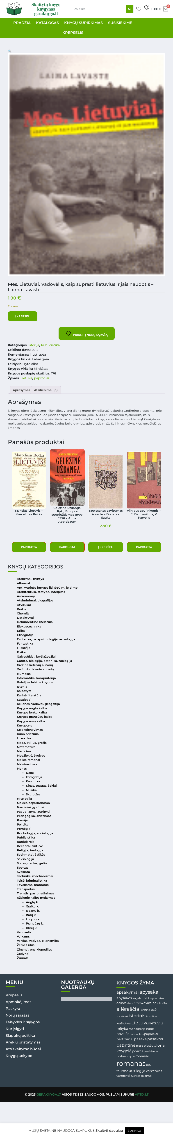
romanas (131, 1063)
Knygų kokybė (19, 1056)
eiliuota (162, 1003)
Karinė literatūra (29, 695)
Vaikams (23, 936)
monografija (137, 1028)
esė (154, 1009)
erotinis (145, 1009)
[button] (9, 51)
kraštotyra (123, 1023)
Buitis (21, 609)
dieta (130, 1003)
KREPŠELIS (72, 33)
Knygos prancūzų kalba (34, 716)
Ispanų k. (33, 910)
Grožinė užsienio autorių (35, 669)
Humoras (24, 674)
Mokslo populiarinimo (33, 803)
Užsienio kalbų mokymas (36, 897)
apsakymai (127, 992)
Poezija (22, 820)
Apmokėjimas (18, 1002)
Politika (22, 824)
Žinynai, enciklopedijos (34, 949)
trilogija (139, 1071)
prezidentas (151, 1051)
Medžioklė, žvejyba (31, 755)
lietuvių (156, 1023)
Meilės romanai (28, 760)
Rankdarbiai (26, 841)
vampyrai (123, 1075)
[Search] (129, 9)
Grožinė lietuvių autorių (35, 665)
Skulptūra (33, 794)
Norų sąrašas (17, 1015)
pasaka (140, 1039)
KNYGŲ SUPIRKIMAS (83, 23)
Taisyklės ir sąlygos (23, 1022)
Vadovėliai (24, 932)
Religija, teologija (30, 850)
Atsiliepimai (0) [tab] (46, 390)
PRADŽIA (22, 23)
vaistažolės (154, 1071)
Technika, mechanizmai (35, 876)
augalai (137, 998)
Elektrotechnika (29, 626)
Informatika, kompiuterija (36, 678)
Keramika (33, 781)
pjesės (148, 1045)
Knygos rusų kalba (31, 721)
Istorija (33, 345)
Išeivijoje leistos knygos (35, 682)
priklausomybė (125, 1056)
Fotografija (34, 777)
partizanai (124, 1039)
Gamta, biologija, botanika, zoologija (44, 661)
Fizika (21, 652)
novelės (122, 1034)
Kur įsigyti (15, 1029)
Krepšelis (14, 995)
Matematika (26, 747)
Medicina (24, 751)
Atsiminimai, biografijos (35, 600)
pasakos (155, 1039)
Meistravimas (27, 764)
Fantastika (25, 643)
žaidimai (146, 1075)
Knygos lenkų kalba (32, 712)
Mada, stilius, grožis (32, 742)
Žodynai (23, 953)
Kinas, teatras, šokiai (41, 785)
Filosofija (23, 647)
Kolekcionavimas (30, 729)
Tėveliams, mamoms (33, 885)
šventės (135, 1075)
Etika (21, 630)
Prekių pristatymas (23, 1042)
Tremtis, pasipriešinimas (35, 893)
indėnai (122, 1016)
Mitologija (24, 798)
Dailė (30, 773)
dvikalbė (149, 1003)
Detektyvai (25, 617)
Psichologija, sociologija (35, 833)
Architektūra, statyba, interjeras (41, 592)
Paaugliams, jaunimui (33, 811)
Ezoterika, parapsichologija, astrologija (46, 639)
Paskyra (13, 1008)
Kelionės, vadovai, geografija (38, 704)
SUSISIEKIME (120, 23)
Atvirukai (24, 605)
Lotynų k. (33, 919)
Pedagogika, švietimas (34, 816)
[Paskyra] (147, 7)
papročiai (41, 378)
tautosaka (124, 1071)
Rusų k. (31, 928)
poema (137, 1051)
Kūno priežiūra (28, 734)
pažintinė (125, 1045)
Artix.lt (141, 1094)
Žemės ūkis (25, 945)
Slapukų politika (20, 1035)
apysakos (124, 998)
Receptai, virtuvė (30, 846)
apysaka (148, 992)
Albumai (23, 583)
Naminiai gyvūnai (30, 807)
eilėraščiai (128, 1009)
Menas (22, 768)
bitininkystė (150, 998)
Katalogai (24, 699)
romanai (142, 1056)
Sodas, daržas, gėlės (32, 863)
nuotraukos (136, 1034)
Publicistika (50, 345)
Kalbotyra (24, 691)
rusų (148, 1064)
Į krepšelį (22, 316)
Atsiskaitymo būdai (23, 1049)
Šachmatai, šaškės (31, 854)
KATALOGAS (47, 23)
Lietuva (26, 378)
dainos (121, 1003)
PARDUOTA (29, 547)
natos (150, 1028)
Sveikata (23, 872)
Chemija (23, 613)
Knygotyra (24, 725)
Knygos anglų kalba (32, 708)
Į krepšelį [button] (106, 547)
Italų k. (31, 915)
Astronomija (26, 596)
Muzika (31, 790)
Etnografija (25, 635)
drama (138, 1003)
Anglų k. (32, 902)
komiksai (152, 1016)
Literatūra (24, 738)
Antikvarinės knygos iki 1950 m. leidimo (47, 587)
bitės (161, 998)
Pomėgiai (24, 828)
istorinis (137, 1015)
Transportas (26, 889)
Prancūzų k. (34, 923)
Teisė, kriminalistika (32, 880)
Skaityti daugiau (109, 1130)
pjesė (139, 1045)
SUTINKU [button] (134, 1130)
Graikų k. (32, 906)
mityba (122, 1028)
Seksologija (25, 859)
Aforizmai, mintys (30, 579)
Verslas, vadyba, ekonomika (38, 940)
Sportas (22, 867)
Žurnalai (23, 958)
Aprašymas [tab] (21, 390)
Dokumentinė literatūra (35, 622)
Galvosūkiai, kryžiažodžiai (36, 656)
